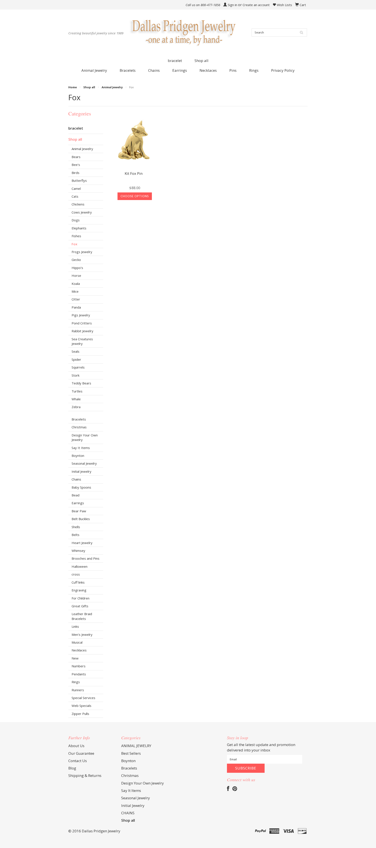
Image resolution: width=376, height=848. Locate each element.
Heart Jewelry (82, 543)
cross (76, 574)
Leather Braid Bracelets (82, 616)
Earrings (78, 503)
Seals (75, 351)
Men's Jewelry (82, 634)
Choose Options (135, 196)
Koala (76, 283)
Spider (76, 359)
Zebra (76, 407)
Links (75, 626)
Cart (303, 5)
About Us (76, 745)
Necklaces (79, 650)
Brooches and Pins (85, 558)
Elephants (79, 228)
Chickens (78, 204)
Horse (76, 275)
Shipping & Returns (84, 775)
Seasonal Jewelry (84, 463)
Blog (72, 768)
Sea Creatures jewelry (82, 341)
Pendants (79, 674)
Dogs (76, 220)
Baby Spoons (81, 487)
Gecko (76, 259)
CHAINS (127, 812)
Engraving (79, 590)
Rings (76, 682)
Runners (78, 690)
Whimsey (78, 550)
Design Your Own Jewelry (85, 437)
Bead (75, 495)
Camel (76, 188)
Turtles (77, 391)
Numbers (79, 666)
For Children (80, 598)
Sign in (232, 5)
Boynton (78, 455)
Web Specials (81, 705)
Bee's (76, 164)
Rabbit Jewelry (82, 331)
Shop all (201, 60)
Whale (76, 399)
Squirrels (78, 367)
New (75, 658)
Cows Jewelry (82, 212)
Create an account (256, 5)
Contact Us (77, 760)
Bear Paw (79, 511)
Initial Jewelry (81, 471)
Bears (76, 157)
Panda (76, 307)
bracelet (175, 60)
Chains (76, 479)
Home (72, 87)
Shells (76, 527)
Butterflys (79, 180)
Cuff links (78, 582)
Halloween (79, 566)
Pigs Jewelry (81, 315)
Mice (75, 291)
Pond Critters (82, 323)
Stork (75, 375)
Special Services (83, 698)
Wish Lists (284, 5)
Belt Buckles (81, 519)
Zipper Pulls (80, 713)
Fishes (76, 236)
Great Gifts (80, 606)
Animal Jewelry (112, 87)
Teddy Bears (81, 383)
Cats (75, 196)
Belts (75, 535)
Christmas (79, 427)
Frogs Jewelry (82, 252)
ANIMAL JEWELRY (136, 745)
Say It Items (81, 448)
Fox (74, 244)
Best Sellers (131, 753)
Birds (75, 172)
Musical (77, 642)
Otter (76, 299)
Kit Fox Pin (134, 174)
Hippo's (77, 267)
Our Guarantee (81, 753)
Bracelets (79, 419)
